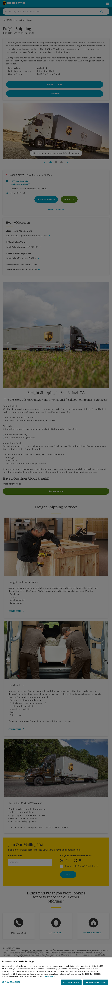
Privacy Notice (49, 977)
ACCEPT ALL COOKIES (71, 982)
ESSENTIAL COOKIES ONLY (96, 982)
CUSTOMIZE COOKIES (11, 982)
